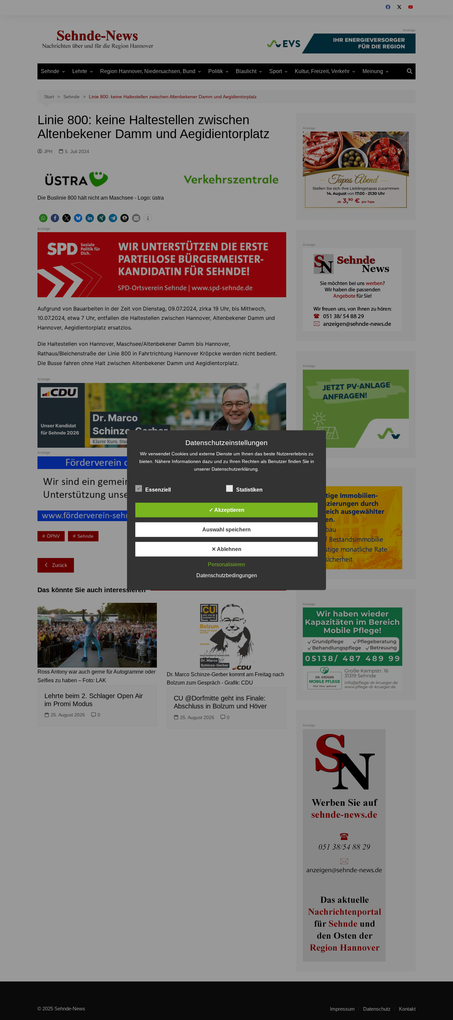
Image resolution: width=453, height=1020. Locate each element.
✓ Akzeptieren (226, 509)
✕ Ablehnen (226, 549)
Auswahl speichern (226, 529)
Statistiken (249, 489)
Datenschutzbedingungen (226, 575)
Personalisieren (226, 564)
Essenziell (158, 489)
